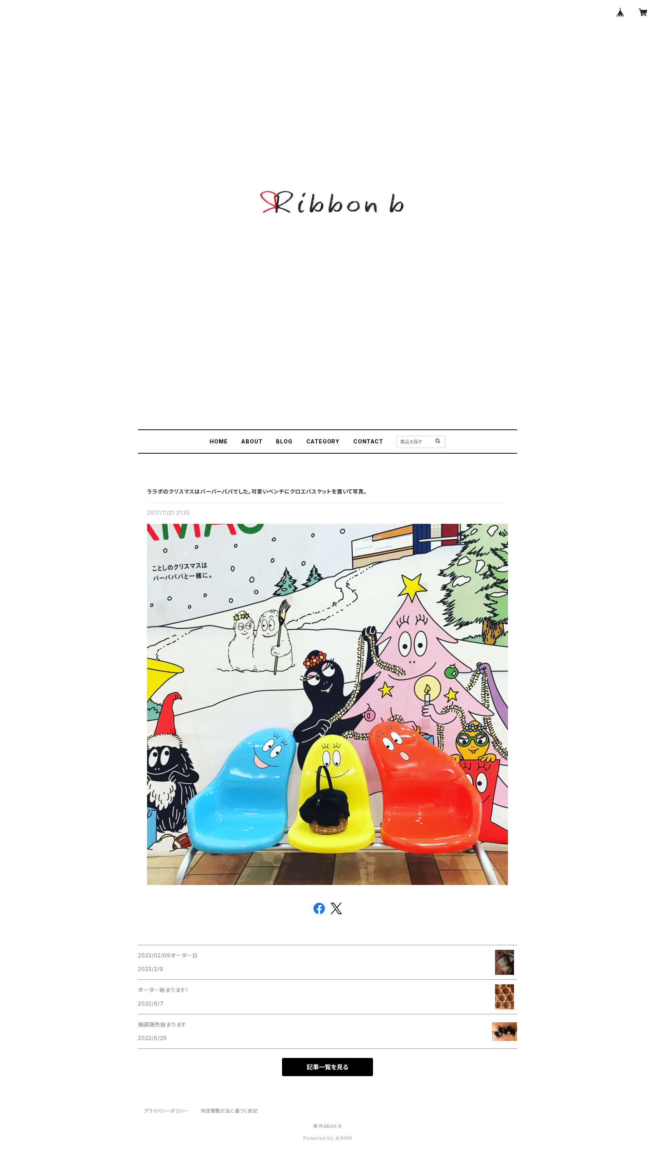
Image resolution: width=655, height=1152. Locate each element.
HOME (218, 441)
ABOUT (251, 441)
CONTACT (368, 441)
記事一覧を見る (327, 1067)
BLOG (284, 441)
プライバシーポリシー (166, 1111)
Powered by (319, 1138)
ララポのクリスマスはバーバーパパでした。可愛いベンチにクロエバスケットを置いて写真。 (257, 491)
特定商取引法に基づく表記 (229, 1111)
